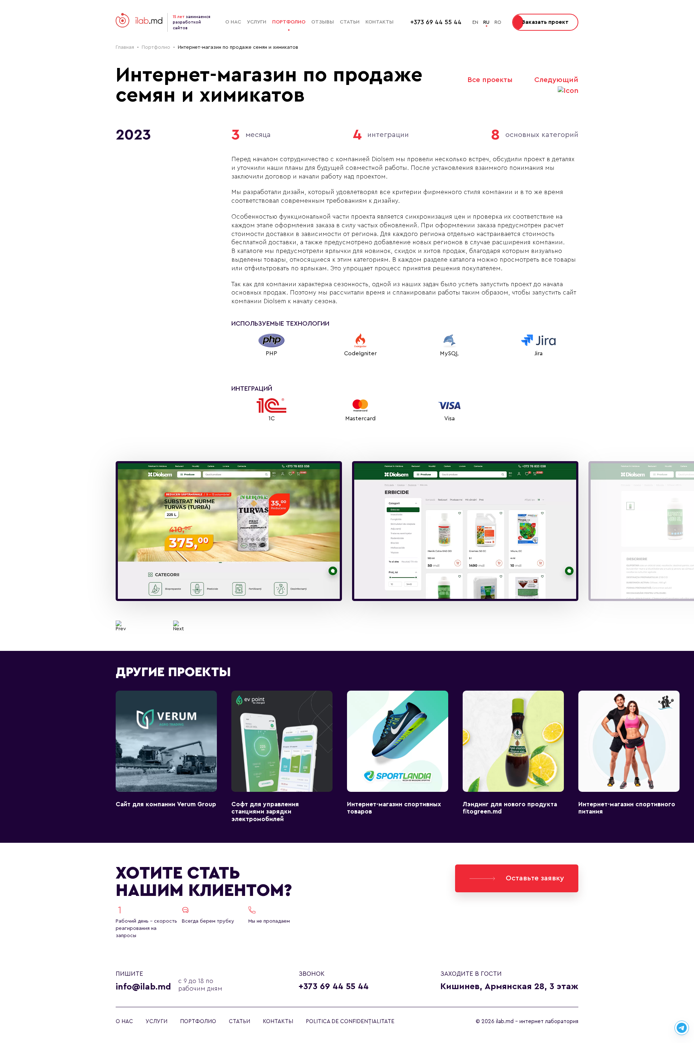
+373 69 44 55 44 (334, 986)
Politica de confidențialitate (350, 1021)
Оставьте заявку (535, 878)
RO (497, 22)
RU (486, 22)
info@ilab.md (143, 987)
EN (475, 22)
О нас (233, 22)
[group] (229, 531)
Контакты (379, 22)
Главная (125, 47)
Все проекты (490, 79)
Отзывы (322, 22)
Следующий (556, 79)
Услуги (256, 22)
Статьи (350, 22)
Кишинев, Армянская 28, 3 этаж (509, 986)
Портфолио (288, 22)
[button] (121, 626)
